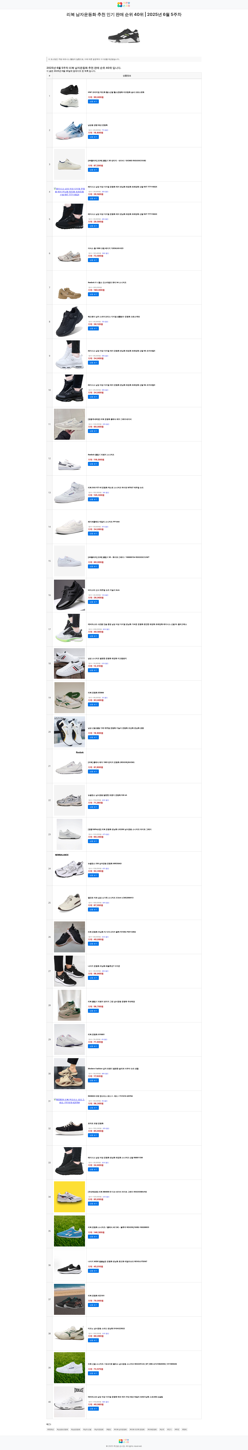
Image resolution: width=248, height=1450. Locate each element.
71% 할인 (105, 130)
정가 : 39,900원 (94, 192)
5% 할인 (104, 1101)
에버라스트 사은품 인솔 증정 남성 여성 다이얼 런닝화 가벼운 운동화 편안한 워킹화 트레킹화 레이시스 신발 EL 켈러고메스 (137, 624)
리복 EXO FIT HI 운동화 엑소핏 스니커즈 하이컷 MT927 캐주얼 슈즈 (116, 487)
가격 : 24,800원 (95, 1165)
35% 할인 (106, 424)
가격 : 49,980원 (96, 1404)
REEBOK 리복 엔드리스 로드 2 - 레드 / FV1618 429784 (110, 1096)
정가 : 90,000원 (94, 971)
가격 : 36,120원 (95, 324)
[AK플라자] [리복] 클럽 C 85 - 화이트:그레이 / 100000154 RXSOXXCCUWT (118, 557)
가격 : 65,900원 (95, 1131)
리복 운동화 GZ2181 (96, 1295)
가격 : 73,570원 (95, 1369)
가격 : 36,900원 (96, 597)
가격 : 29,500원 (95, 194)
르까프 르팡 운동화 (95, 1123)
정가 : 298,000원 (95, 629)
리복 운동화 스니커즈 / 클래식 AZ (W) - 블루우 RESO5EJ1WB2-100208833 (118, 1227)
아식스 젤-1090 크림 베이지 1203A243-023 (105, 248)
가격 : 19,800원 (95, 132)
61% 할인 (106, 868)
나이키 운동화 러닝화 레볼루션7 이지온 (104, 966)
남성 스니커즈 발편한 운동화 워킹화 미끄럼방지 (107, 658)
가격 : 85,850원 (95, 1199)
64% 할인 (106, 903)
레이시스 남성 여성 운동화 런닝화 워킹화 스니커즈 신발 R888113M (115, 1157)
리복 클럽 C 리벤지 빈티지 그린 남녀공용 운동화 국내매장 (111, 1001)
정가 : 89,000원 (94, 937)
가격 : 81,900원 (95, 767)
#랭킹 (109, 1429)
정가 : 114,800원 (94, 1402)
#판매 (184, 1429)
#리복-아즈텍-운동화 (137, 1429)
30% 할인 (105, 1163)
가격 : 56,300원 (95, 1103)
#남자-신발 (87, 1429)
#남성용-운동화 (62, 1429)
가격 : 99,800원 (96, 97)
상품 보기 (93, 101)
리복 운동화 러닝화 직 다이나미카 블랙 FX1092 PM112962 (112, 932)
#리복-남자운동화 (120, 1429)
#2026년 (51, 1429)
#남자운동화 (99, 1429)
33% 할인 (105, 663)
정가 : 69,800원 (94, 130)
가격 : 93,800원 (96, 700)
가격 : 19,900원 (95, 733)
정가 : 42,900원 (94, 595)
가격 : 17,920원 (95, 1076)
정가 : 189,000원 (95, 903)
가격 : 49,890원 (96, 939)
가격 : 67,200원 (95, 905)
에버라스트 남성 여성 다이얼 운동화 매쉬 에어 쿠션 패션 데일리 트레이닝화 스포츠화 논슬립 (125, 1397)
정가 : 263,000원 (95, 287)
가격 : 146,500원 (96, 1232)
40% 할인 (105, 800)
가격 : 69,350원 (95, 837)
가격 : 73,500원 (95, 255)
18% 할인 (106, 492)
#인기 (169, 1429)
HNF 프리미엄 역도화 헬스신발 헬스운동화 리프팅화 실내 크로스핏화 (116, 92)
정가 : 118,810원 (94, 800)
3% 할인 (105, 698)
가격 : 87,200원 (95, 165)
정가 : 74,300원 (94, 1039)
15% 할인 (105, 322)
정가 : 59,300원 (94, 1101)
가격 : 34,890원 (96, 529)
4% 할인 (104, 1039)
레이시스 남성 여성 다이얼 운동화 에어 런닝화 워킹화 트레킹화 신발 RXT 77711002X (122, 186)
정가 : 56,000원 (94, 1073)
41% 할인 (105, 527)
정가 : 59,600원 (94, 527)
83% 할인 (106, 629)
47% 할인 (106, 834)
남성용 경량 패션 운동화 (98, 125)
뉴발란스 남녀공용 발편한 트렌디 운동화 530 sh (107, 795)
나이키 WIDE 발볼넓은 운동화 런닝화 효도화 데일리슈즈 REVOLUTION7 (117, 1261)
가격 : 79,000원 (95, 1300)
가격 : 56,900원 (95, 973)
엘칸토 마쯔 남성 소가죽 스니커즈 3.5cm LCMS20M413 (110, 897)
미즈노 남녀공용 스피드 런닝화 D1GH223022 (106, 1328)
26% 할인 (105, 192)
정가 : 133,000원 (95, 834)
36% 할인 (105, 971)
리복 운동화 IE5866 (96, 692)
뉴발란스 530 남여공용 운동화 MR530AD (105, 863)
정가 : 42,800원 (94, 322)
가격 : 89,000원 (96, 426)
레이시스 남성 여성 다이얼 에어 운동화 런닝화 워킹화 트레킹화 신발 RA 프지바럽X (121, 351)
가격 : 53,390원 (95, 871)
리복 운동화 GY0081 (96, 1034)
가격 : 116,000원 (96, 459)
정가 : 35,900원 (94, 1162)
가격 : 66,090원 (96, 1336)
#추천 (177, 1429)
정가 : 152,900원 (95, 492)
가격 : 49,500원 (95, 631)
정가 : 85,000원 (94, 356)
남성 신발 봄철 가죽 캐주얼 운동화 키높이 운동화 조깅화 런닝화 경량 (116, 728)
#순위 (162, 1429)
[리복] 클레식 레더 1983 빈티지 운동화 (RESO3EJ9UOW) (111, 762)
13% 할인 (105, 595)
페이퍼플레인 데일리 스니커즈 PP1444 (103, 521)
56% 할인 (105, 1402)
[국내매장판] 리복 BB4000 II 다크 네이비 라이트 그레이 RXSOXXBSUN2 (117, 1191)
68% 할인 (105, 1074)
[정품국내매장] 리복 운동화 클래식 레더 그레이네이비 (110, 419)
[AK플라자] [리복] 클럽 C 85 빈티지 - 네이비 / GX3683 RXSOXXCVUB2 (117, 160)
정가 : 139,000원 (95, 424)
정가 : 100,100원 (94, 1333)
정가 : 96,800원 (94, 697)
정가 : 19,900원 (94, 663)
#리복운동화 (152, 1429)
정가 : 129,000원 (95, 1197)
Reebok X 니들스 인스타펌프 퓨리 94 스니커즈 (107, 282)
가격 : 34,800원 (96, 358)
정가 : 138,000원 (95, 868)
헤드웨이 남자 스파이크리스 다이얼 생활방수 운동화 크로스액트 (114, 316)
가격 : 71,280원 (95, 802)
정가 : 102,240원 (95, 1128)
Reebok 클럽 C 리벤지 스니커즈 (101, 454)
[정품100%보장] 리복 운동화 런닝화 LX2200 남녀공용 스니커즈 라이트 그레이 (120, 829)
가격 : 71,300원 (95, 1042)
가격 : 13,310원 (95, 666)
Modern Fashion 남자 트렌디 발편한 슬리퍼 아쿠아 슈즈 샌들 (113, 1068)
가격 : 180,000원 (96, 290)
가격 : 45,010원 (95, 1266)
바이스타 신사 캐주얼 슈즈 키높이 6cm (104, 590)
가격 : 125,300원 (96, 495)
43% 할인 (105, 937)
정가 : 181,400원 (94, 253)
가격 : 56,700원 (95, 1006)
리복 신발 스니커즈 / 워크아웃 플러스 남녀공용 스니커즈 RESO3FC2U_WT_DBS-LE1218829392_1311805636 (132, 1364)
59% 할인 (105, 253)
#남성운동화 (75, 1429)
